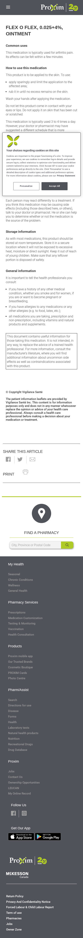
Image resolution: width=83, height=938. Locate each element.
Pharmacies (14, 918)
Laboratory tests (18, 727)
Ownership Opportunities (24, 782)
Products (15, 646)
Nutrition (13, 738)
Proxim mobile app (20, 656)
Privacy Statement (66, 175)
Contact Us (15, 777)
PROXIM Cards (17, 673)
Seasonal (14, 574)
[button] (8, 459)
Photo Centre (16, 678)
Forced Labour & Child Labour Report (30, 907)
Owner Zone (14, 929)
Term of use (14, 913)
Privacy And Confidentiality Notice (28, 902)
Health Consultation (21, 634)
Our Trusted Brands (20, 661)
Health (12, 722)
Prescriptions (16, 612)
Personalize (26, 186)
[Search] (67, 545)
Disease (13, 711)
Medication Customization (25, 618)
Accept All (54, 186)
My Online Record (19, 793)
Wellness (14, 585)
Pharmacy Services (23, 602)
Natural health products (23, 733)
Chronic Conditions (20, 580)
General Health (17, 591)
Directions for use (19, 705)
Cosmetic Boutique (20, 667)
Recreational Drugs (20, 744)
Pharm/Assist (18, 690)
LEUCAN (13, 788)
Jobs (11, 771)
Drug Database (17, 750)
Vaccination (16, 629)
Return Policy (14, 896)
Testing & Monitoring (22, 623)
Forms (12, 716)
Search (12, 700)
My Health (16, 564)
